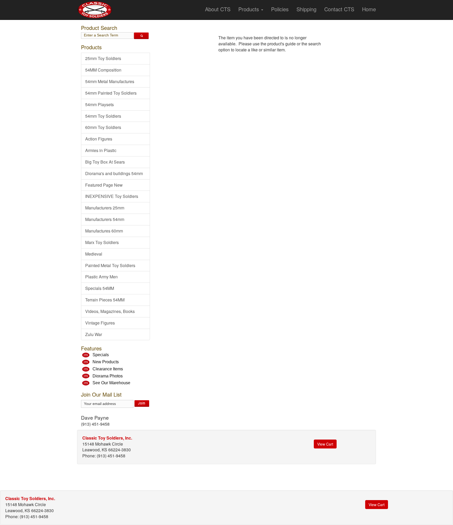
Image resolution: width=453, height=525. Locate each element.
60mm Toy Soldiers (103, 127)
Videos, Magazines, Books (110, 311)
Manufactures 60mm (104, 231)
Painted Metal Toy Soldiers (110, 265)
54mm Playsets (99, 104)
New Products (106, 362)
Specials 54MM (99, 288)
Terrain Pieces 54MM (105, 300)
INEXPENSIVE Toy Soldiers (111, 196)
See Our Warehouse (111, 383)
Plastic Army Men (101, 277)
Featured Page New (104, 185)
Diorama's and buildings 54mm (114, 173)
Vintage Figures (100, 323)
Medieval (93, 254)
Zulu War (93, 334)
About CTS (217, 9)
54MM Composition (103, 70)
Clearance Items (108, 369)
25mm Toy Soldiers (103, 58)
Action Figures (98, 139)
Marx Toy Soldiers (102, 242)
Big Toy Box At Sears (105, 162)
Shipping (306, 9)
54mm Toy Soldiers (103, 116)
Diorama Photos (108, 376)
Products (249, 9)
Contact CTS (339, 9)
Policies (280, 9)
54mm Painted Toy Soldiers (111, 93)
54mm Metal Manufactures (109, 81)
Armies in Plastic (100, 150)
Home (369, 9)
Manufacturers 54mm (104, 219)
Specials (101, 355)
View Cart (325, 444)
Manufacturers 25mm (104, 208)
